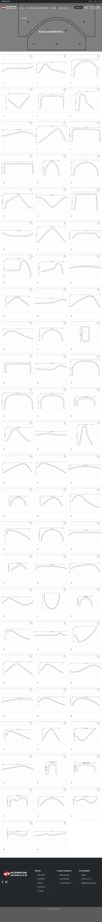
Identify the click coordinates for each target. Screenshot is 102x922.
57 (37, 683)
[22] (17, 301)
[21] (85, 267)
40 (71, 482)
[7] (17, 134)
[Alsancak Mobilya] (9, 7)
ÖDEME (54, 8)
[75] (51, 768)
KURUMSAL (33, 8)
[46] (85, 534)
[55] (85, 634)
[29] (17, 367)
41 (4, 516)
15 (71, 216)
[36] (51, 434)
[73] (85, 734)
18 (71, 249)
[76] (85, 768)
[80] (17, 834)
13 (4, 216)
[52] (85, 601)
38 (4, 482)
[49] (85, 568)
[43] (85, 501)
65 (37, 716)
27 (37, 349)
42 (37, 516)
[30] (51, 367)
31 (71, 382)
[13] (17, 201)
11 (37, 182)
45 (37, 549)
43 (71, 516)
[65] (51, 701)
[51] (51, 601)
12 (71, 182)
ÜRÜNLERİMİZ (44, 8)
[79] (85, 801)
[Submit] (98, 7)
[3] (85, 67)
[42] (51, 501)
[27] (51, 334)
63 (4, 716)
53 (4, 649)
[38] (17, 468)
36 (37, 449)
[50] (17, 601)
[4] (17, 101)
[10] (17, 167)
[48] (51, 568)
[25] (85, 301)
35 (4, 449)
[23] (51, 301)
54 (37, 649)
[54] (51, 634)
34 (71, 416)
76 (71, 783)
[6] (85, 101)
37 (71, 449)
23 (37, 316)
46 (71, 549)
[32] (17, 401)
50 (4, 616)
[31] (85, 367)
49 (71, 583)
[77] (17, 801)
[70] (17, 734)
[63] (17, 701)
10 (4, 182)
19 (4, 282)
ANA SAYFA (24, 8)
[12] (85, 167)
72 (37, 749)
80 (4, 849)
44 (4, 549)
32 (4, 416)
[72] (51, 734)
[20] (51, 267)
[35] (17, 434)
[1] (17, 67)
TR (100, 1)
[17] (51, 234)
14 (37, 216)
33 (37, 416)
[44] (17, 534)
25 (71, 316)
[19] (17, 267)
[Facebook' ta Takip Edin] (88, 1)
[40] (85, 468)
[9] (85, 134)
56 (4, 683)
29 (4, 382)
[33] (51, 401)
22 (4, 316)
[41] (17, 501)
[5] (51, 101)
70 (4, 749)
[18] (85, 234)
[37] (85, 434)
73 (71, 749)
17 (37, 249)
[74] (17, 768)
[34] (85, 401)
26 (4, 349)
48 (37, 583)
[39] (51, 468)
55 (71, 649)
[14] (51, 201)
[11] (51, 167)
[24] (51, 834)
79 (71, 816)
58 (71, 683)
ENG (95, 1)
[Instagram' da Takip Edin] (90, 1)
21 (71, 282)
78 (37, 816)
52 (71, 616)
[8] (51, 134)
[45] (51, 534)
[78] (51, 801)
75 (37, 783)
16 (4, 249)
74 (4, 783)
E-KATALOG (62, 8)
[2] (51, 67)
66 (71, 716)
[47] (17, 568)
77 (4, 816)
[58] (85, 668)
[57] (51, 668)
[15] (85, 201)
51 (37, 616)
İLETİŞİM (23, 18)
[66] (85, 701)
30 (37, 382)
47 (4, 583)
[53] (17, 634)
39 (37, 482)
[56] (17, 668)
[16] (17, 234)
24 (37, 849)
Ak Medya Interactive (53, 909)
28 (71, 349)
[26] (17, 334)
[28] (85, 334)
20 (37, 282)
